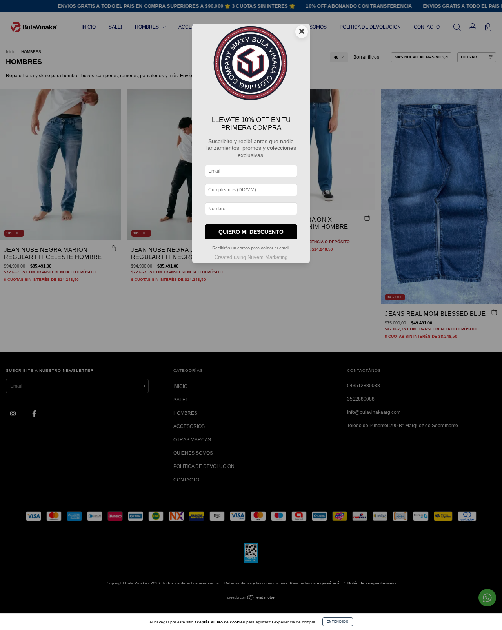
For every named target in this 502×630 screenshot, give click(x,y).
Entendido (338, 621)
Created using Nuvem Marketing (251, 257)
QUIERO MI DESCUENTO (251, 232)
